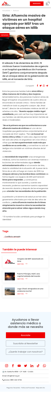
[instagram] (6, 365)
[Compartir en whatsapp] (44, 86)
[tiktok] (38, 365)
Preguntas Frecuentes (13, 388)
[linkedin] (31, 365)
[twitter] (25, 365)
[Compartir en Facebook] (37, 86)
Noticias (16, 11)
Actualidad (6, 11)
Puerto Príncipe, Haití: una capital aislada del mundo (28, 275)
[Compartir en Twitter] (41, 86)
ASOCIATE (37, 4)
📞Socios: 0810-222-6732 (12, 380)
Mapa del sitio (40, 388)
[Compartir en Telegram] (47, 86)
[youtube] (19, 365)
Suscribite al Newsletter (25, 343)
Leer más (20, 264)
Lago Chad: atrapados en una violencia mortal (30, 290)
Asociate (25, 335)
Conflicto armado (13, 236)
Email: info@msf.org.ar (11, 376)
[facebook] (12, 365)
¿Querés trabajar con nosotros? (26, 351)
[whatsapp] (44, 365)
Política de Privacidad (28, 388)
